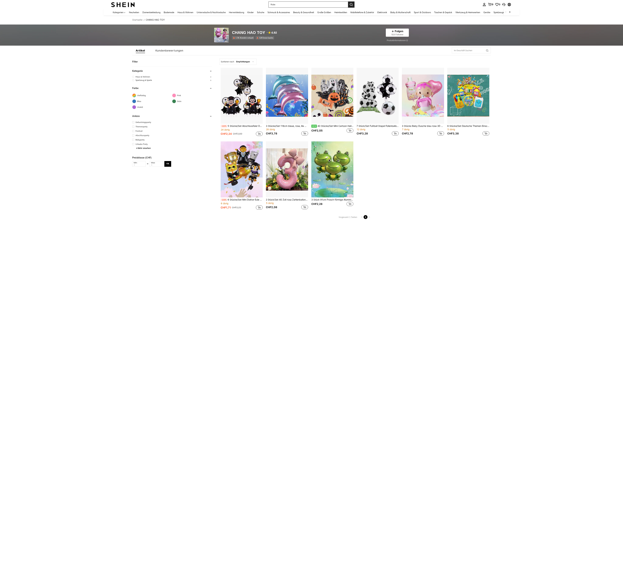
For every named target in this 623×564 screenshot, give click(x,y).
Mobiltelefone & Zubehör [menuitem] (362, 12)
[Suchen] (351, 4)
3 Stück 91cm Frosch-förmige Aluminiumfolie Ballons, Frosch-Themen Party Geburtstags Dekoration (332, 199)
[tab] (140, 50)
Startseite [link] (137, 20)
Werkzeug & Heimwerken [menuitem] (467, 12)
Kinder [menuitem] (250, 12)
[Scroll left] (506, 12)
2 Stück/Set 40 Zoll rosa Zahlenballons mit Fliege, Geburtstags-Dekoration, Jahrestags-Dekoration (287, 199)
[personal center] (484, 4)
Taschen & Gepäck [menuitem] (443, 12)
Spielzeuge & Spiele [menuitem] (503, 12)
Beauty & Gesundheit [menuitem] (303, 12)
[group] (172, 77)
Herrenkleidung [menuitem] (236, 12)
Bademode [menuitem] (169, 12)
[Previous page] (362, 217)
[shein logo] (123, 4)
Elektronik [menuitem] (382, 12)
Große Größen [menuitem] (324, 12)
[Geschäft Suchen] (487, 50)
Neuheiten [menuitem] (134, 12)
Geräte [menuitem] (486, 12)
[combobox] (238, 62)
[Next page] (369, 217)
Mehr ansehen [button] (144, 148)
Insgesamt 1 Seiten (348, 217)
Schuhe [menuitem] (260, 12)
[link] (490, 4)
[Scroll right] (510, 12)
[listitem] (244, 37)
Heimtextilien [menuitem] (340, 12)
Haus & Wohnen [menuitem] (185, 12)
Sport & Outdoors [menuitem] (422, 12)
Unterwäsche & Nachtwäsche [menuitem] (211, 12)
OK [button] (167, 164)
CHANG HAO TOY (248, 33)
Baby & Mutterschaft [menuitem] (400, 12)
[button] (504, 4)
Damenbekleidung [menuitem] (151, 12)
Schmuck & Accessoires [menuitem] (279, 12)
